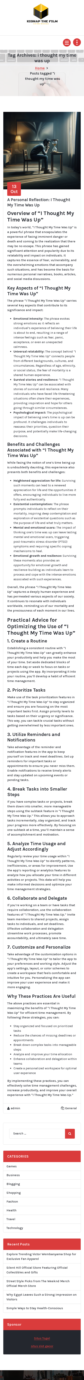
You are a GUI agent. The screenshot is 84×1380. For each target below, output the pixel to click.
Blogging (13, 1184)
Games (11, 1166)
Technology (14, 1228)
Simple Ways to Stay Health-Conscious (34, 1308)
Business (13, 1175)
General (71, 1108)
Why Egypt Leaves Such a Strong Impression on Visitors (41, 1297)
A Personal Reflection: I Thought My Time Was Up (38, 202)
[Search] (70, 1134)
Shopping (13, 1193)
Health (11, 1210)
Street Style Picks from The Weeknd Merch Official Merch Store (38, 1283)
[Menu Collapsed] (67, 43)
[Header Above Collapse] (77, 42)
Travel (10, 1219)
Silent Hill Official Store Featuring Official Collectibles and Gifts (37, 1270)
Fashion (12, 1201)
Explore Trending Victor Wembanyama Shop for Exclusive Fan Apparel (41, 1256)
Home (40, 68)
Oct (14, 189)
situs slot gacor (42, 1346)
